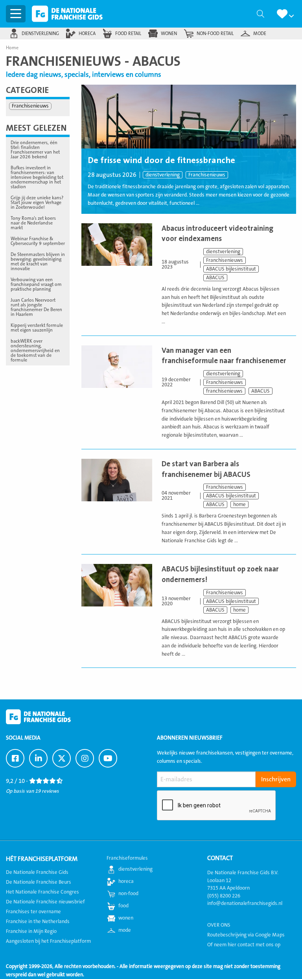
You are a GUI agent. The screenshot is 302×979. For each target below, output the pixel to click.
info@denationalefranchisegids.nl (244, 903)
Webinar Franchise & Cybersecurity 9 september (38, 241)
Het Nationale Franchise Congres (42, 892)
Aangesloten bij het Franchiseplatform (48, 941)
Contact (220, 858)
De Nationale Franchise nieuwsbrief (45, 902)
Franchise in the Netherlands (38, 921)
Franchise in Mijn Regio (31, 931)
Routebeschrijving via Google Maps (246, 935)
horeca (87, 33)
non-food (128, 893)
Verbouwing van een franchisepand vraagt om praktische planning (36, 284)
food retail (128, 33)
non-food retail (215, 33)
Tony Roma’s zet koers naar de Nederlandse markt (33, 222)
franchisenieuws (224, 391)
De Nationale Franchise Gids (67, 14)
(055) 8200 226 (223, 896)
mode (259, 33)
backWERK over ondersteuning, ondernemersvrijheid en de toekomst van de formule (35, 350)
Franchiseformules (127, 858)
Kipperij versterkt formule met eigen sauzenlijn (37, 328)
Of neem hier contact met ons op (243, 944)
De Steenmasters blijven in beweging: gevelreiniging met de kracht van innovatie (38, 261)
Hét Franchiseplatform (41, 858)
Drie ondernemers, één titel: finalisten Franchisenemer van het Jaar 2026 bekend (35, 149)
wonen (169, 33)
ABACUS (215, 277)
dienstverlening (40, 33)
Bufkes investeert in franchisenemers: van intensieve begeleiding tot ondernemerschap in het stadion (37, 177)
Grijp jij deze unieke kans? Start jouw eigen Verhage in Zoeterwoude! (37, 202)
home (239, 504)
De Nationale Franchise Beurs (38, 882)
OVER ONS (218, 925)
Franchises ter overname (33, 911)
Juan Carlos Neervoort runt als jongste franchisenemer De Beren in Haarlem (36, 307)
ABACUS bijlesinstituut (231, 269)
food (123, 906)
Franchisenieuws (206, 175)
